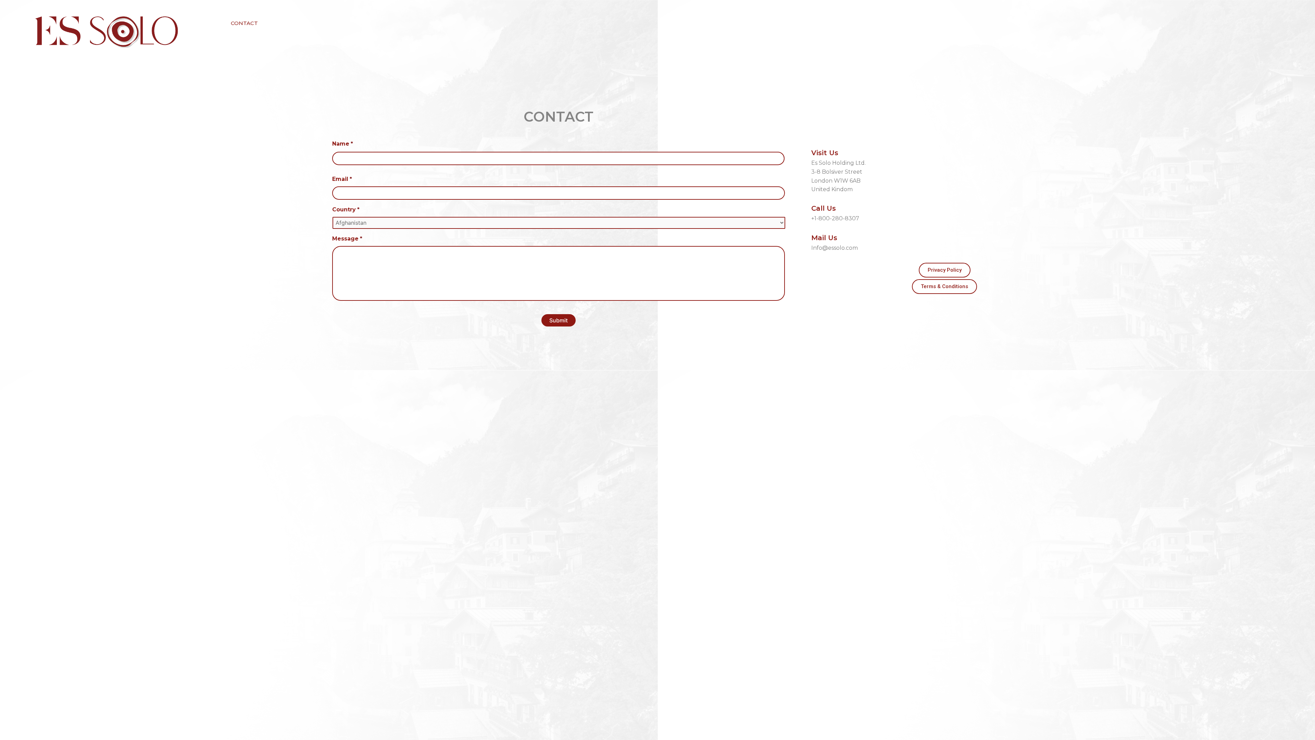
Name (342, 143)
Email (342, 179)
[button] (244, 23)
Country (346, 209)
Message (347, 238)
